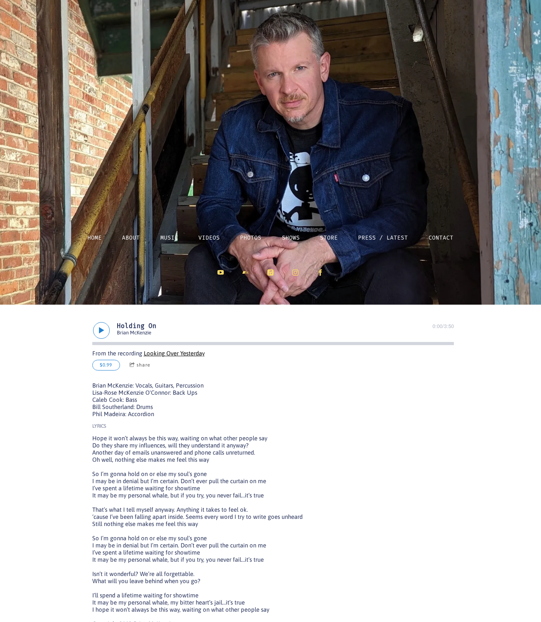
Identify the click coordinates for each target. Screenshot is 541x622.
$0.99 (106, 365)
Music (169, 237)
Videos (209, 237)
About (131, 237)
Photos (250, 237)
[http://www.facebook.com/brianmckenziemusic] (320, 272)
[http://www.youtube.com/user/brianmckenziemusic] (220, 272)
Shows (291, 237)
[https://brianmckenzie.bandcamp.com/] (245, 272)
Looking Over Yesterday (174, 353)
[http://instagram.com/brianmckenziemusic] (295, 272)
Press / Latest (383, 237)
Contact (441, 237)
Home (95, 237)
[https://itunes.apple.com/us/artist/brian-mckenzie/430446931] (270, 272)
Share (143, 365)
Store (329, 237)
